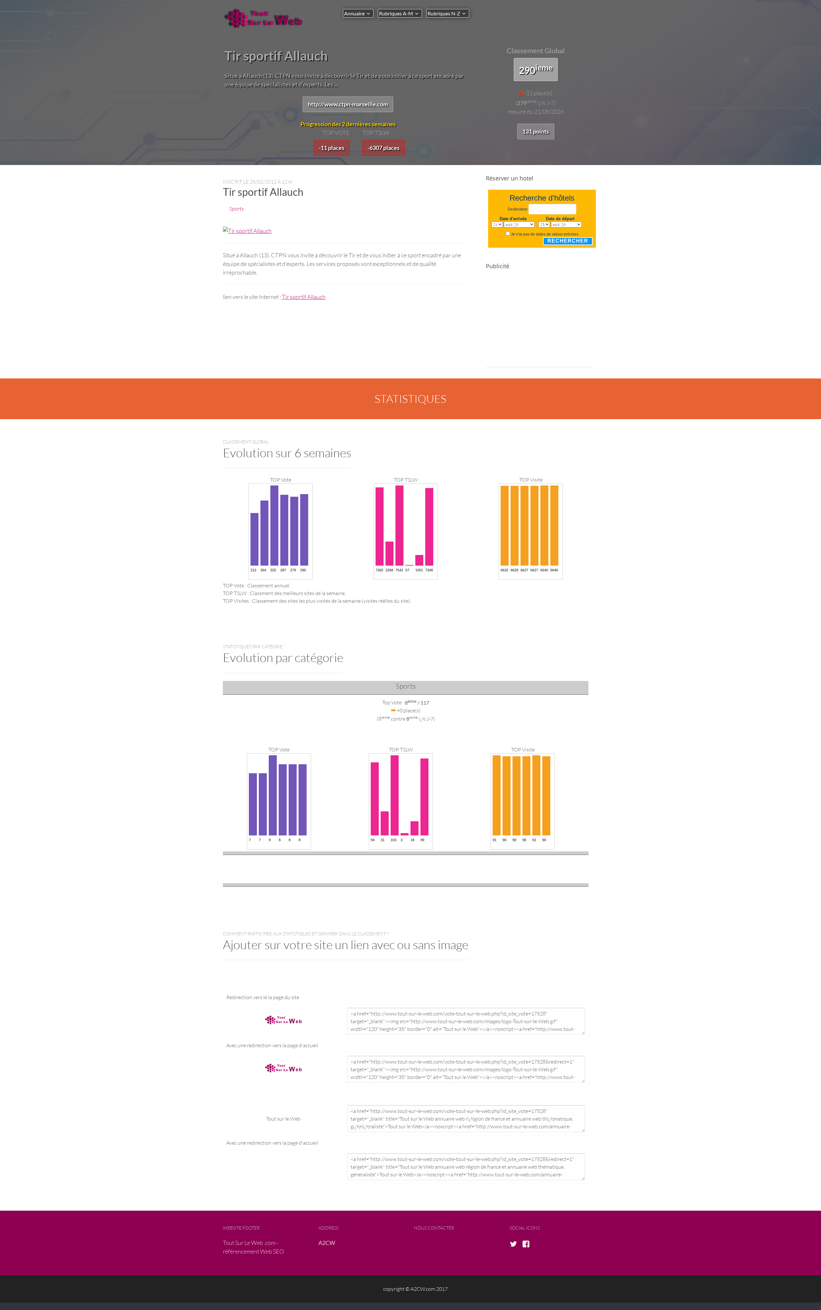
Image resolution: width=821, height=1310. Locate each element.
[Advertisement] (540, 322)
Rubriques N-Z (443, 13)
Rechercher (567, 241)
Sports (236, 208)
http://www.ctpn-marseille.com (348, 104)
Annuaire (354, 13)
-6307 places (384, 147)
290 (536, 69)
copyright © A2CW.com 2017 (415, 1289)
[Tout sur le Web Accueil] (266, 18)
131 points (535, 131)
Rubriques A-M (396, 13)
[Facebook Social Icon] (528, 1244)
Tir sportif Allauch (304, 296)
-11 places (331, 147)
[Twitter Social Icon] (515, 1244)
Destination (518, 209)
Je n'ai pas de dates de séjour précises (545, 234)
